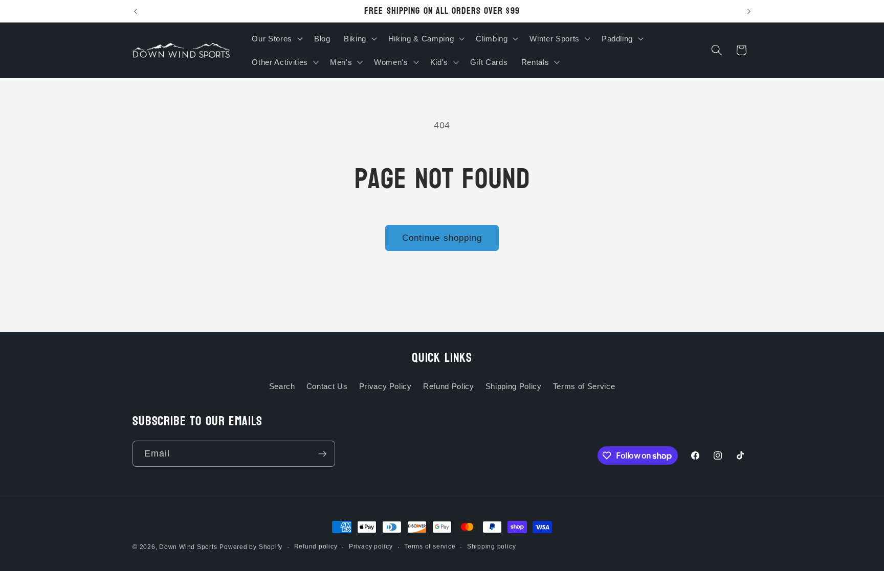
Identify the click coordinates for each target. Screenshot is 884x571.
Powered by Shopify (250, 547)
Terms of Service (584, 386)
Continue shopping (442, 237)
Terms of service (429, 546)
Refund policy (316, 546)
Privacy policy (371, 546)
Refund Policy (448, 386)
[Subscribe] (322, 454)
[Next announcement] (749, 11)
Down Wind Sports (188, 547)
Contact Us (327, 386)
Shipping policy (491, 546)
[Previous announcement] (135, 11)
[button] (276, 38)
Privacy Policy (385, 386)
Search (282, 386)
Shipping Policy (513, 386)
